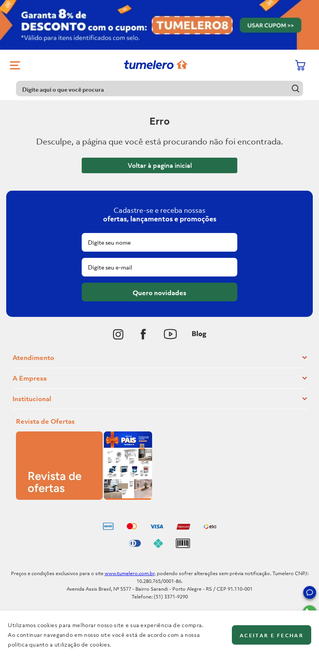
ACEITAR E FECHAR (271, 635)
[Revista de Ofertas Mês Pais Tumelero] (84, 497)
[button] (309, 594)
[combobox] (159, 88)
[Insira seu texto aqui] (118, 334)
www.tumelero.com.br (129, 573)
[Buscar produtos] (295, 88)
